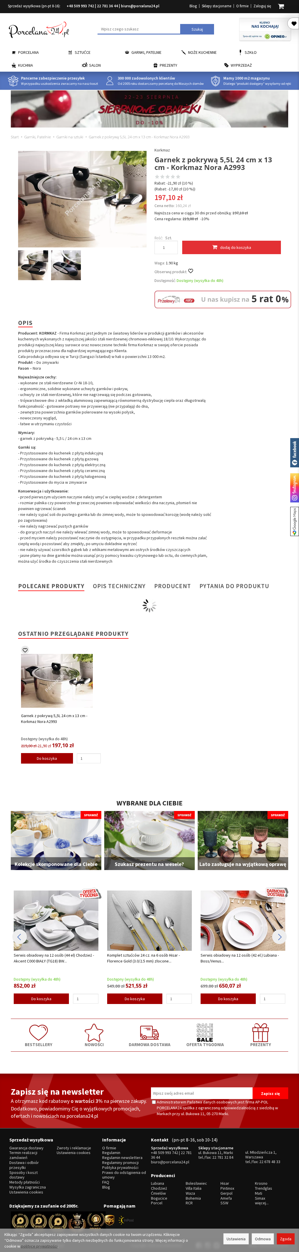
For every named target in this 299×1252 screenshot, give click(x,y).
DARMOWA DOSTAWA (150, 1044)
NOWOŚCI (94, 1044)
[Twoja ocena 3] (167, 177)
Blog (193, 6)
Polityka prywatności (120, 1167)
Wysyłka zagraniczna (27, 1187)
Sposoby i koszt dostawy (23, 1175)
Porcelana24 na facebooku (294, 452)
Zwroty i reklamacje (74, 1148)
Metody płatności (24, 1182)
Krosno (261, 1183)
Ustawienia (236, 1238)
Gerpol (226, 1193)
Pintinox (227, 1188)
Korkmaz (162, 150)
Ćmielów (158, 1193)
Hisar (224, 1183)
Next (279, 936)
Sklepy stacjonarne (216, 6)
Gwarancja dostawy (26, 1148)
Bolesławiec (196, 1183)
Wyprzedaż (241, 65)
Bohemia (193, 1198)
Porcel (156, 1203)
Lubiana (157, 1183)
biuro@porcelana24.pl (140, 6)
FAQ (105, 1182)
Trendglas (263, 1188)
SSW (224, 1203)
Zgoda (285, 1238)
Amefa (226, 1198)
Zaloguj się (262, 6)
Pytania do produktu (234, 586)
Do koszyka (47, 758)
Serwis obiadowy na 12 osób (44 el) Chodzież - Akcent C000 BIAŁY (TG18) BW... (54, 958)
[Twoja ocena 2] (162, 177)
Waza (190, 1193)
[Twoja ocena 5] (178, 177)
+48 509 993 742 (80, 6)
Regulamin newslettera (122, 1157)
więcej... (262, 1203)
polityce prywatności (39, 1246)
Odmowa (263, 1238)
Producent (172, 586)
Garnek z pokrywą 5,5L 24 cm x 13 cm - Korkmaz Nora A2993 (54, 718)
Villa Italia (193, 1188)
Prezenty (168, 65)
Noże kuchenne (202, 52)
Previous (19, 936)
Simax (260, 1198)
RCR (189, 1203)
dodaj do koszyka (235, 247)
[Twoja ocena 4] (172, 177)
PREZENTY (260, 1044)
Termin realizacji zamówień (23, 1155)
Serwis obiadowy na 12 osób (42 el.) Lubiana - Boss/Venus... (240, 958)
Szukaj (197, 29)
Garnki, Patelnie (146, 52)
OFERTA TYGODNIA (205, 1044)
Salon (95, 65)
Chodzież (159, 1188)
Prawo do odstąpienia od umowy (124, 1175)
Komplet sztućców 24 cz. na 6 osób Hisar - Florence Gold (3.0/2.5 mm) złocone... (143, 958)
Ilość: (158, 237)
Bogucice (159, 1198)
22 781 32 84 (222, 1157)
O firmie (242, 6)
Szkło (251, 52)
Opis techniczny (119, 586)
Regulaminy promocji (120, 1162)
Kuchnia (25, 65)
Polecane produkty (51, 586)
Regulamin (111, 1152)
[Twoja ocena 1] (157, 177)
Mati (258, 1193)
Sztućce (83, 52)
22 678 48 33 (269, 1161)
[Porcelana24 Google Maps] (294, 521)
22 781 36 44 (107, 6)
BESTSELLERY (38, 1044)
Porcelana (28, 52)
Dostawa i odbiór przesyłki (24, 1165)
